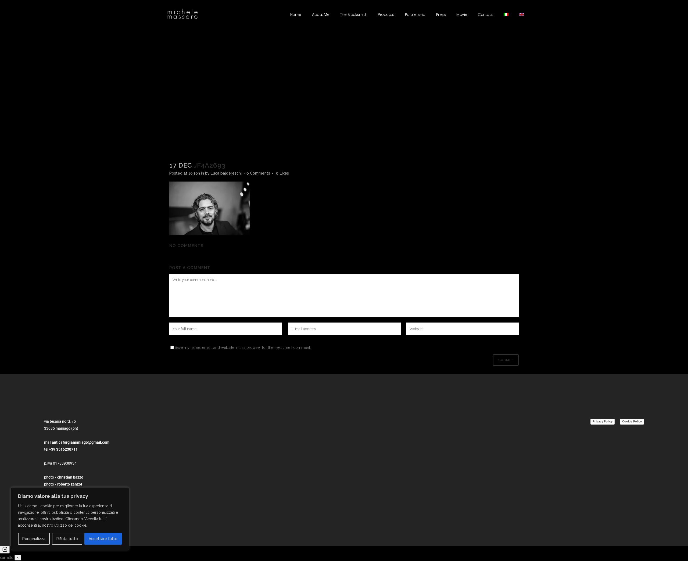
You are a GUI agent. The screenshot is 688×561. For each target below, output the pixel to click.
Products (386, 14)
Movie (461, 14)
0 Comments (258, 173)
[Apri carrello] (5, 549)
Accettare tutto (103, 539)
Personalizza (33, 539)
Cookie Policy (632, 421)
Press (441, 14)
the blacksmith (353, 14)
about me (320, 14)
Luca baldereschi (226, 173)
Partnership (415, 14)
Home (295, 14)
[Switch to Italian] (506, 14)
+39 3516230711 (63, 449)
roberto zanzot (69, 484)
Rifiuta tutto (67, 539)
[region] (70, 518)
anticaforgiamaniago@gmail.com (80, 442)
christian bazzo (70, 477)
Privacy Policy (602, 421)
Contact (485, 14)
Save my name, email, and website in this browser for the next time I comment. (243, 347)
